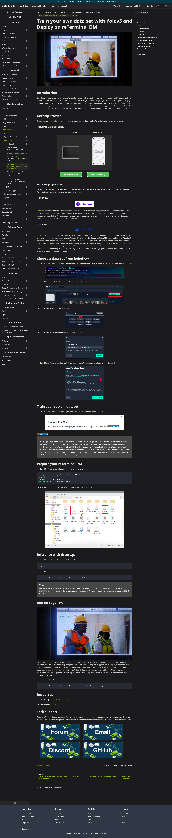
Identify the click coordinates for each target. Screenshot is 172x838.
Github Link (99, 412)
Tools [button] (6, 201)
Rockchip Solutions (9, 96)
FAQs (89, 819)
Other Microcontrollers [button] (11, 66)
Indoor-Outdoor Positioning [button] (12, 299)
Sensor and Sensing (29, 816)
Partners (58, 819)
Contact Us (124, 819)
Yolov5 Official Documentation (60, 700)
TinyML (4, 311)
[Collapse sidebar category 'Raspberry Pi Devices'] (26, 111)
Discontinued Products (15, 352)
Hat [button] (4, 126)
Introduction (141, 20)
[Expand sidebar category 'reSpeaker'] (26, 58)
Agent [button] (6, 198)
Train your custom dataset (145, 40)
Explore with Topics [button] (39, 6)
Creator (74, 1)
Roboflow (40, 211)
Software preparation (145, 29)
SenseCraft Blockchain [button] (10, 269)
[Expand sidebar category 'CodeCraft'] (26, 254)
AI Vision (5, 277)
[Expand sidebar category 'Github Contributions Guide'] (26, 326)
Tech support (141, 55)
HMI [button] (4, 119)
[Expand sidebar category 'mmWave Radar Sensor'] (26, 37)
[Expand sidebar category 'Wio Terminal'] (26, 55)
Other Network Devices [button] (11, 99)
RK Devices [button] (6, 108)
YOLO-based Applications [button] (15, 153)
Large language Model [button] (12, 194)
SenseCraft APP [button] (8, 258)
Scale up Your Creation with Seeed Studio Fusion (15, 331)
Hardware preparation (145, 26)
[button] (117, 6)
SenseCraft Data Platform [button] (11, 261)
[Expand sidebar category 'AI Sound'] (26, 280)
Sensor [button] (4, 238)
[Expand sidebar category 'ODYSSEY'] (26, 215)
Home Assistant (8, 307)
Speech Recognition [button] (11, 137)
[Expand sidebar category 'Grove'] (26, 26)
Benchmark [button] (10, 144)
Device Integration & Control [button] (13, 288)
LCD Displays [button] (7, 51)
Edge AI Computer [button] (10, 115)
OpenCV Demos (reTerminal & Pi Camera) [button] (15, 148)
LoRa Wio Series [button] (8, 78)
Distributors (59, 823)
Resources (140, 52)
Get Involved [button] (62, 6)
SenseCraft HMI (8, 265)
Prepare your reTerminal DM (145, 43)
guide (79, 192)
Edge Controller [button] (9, 122)
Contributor (88, 1)
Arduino (5, 341)
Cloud (24, 826)
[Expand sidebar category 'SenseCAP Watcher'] (26, 33)
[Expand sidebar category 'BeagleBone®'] (26, 212)
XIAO (4, 41)
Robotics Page (15, 227)
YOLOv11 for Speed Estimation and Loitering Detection (16, 181)
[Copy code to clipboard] (129, 474)
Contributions (15, 322)
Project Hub (59, 816)
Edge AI (5, 318)
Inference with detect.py (144, 46)
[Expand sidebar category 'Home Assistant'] (26, 307)
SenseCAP (5, 30)
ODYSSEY (5, 215)
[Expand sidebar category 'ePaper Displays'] (26, 48)
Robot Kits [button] (6, 231)
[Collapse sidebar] (15, 803)
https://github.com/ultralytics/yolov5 (92, 588)
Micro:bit (5, 348)
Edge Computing (15, 104)
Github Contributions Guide (12, 327)
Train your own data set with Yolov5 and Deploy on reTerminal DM (17, 166)
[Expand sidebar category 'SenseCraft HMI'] (26, 265)
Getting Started (15, 12)
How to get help (94, 816)
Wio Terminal (7, 55)
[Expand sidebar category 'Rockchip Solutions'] (26, 96)
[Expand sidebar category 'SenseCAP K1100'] (26, 85)
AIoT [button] (6, 133)
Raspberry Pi (7, 344)
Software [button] (5, 242)
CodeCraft (6, 254)
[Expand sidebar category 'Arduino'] (26, 341)
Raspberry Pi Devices (10, 112)
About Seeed (7, 360)
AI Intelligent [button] (7, 284)
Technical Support (94, 826)
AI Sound (5, 281)
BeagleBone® (7, 212)
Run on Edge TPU (142, 49)
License (5, 364)
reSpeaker (6, 59)
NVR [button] (7, 187)
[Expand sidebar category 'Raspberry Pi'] (26, 344)
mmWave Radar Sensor (11, 37)
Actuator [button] (5, 235)
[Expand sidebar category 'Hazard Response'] (26, 295)
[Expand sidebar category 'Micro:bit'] (26, 348)
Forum (90, 823)
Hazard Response (8, 295)
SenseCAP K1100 (8, 85)
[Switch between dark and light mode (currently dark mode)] (152, 6)
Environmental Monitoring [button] (12, 291)
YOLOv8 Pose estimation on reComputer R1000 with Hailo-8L (17, 174)
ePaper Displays (8, 48)
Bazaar (90, 813)
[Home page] (39, 12)
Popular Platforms (15, 336)
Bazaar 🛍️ (128, 6)
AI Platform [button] (138, 6)
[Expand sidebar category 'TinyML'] (26, 311)
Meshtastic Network (9, 74)
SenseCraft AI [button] (7, 251)
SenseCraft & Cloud (14, 246)
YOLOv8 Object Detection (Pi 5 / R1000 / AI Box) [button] (16, 159)
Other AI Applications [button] (14, 190)
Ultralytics (40, 235)
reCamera (5, 219)
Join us (122, 816)
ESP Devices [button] (6, 208)
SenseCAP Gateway (9, 82)
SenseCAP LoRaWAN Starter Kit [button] (13, 89)
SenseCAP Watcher (9, 34)
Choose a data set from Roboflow (147, 37)
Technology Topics (15, 303)
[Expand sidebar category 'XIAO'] (26, 40)
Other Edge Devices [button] (9, 223)
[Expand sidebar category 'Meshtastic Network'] (26, 74)
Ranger (80, 1)
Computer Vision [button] (10, 140)
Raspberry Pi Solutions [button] (10, 92)
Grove (4, 26)
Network (15, 70)
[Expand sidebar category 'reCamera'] (26, 219)
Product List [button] (6, 357)
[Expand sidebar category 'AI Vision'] (26, 277)
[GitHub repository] (148, 6)
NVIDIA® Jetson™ (8, 205)
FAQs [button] (52, 6)
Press (122, 823)
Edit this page (44, 765)
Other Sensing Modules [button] (11, 62)
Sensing (15, 22)
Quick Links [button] (24, 6)
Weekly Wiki (15, 17)
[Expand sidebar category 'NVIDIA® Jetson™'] (26, 204)
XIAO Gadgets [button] (7, 44)
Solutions (14, 273)
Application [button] (7, 130)
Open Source (7, 314)
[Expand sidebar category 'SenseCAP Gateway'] (26, 81)
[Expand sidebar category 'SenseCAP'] (26, 30)
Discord (58, 813)
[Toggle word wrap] (126, 577)
